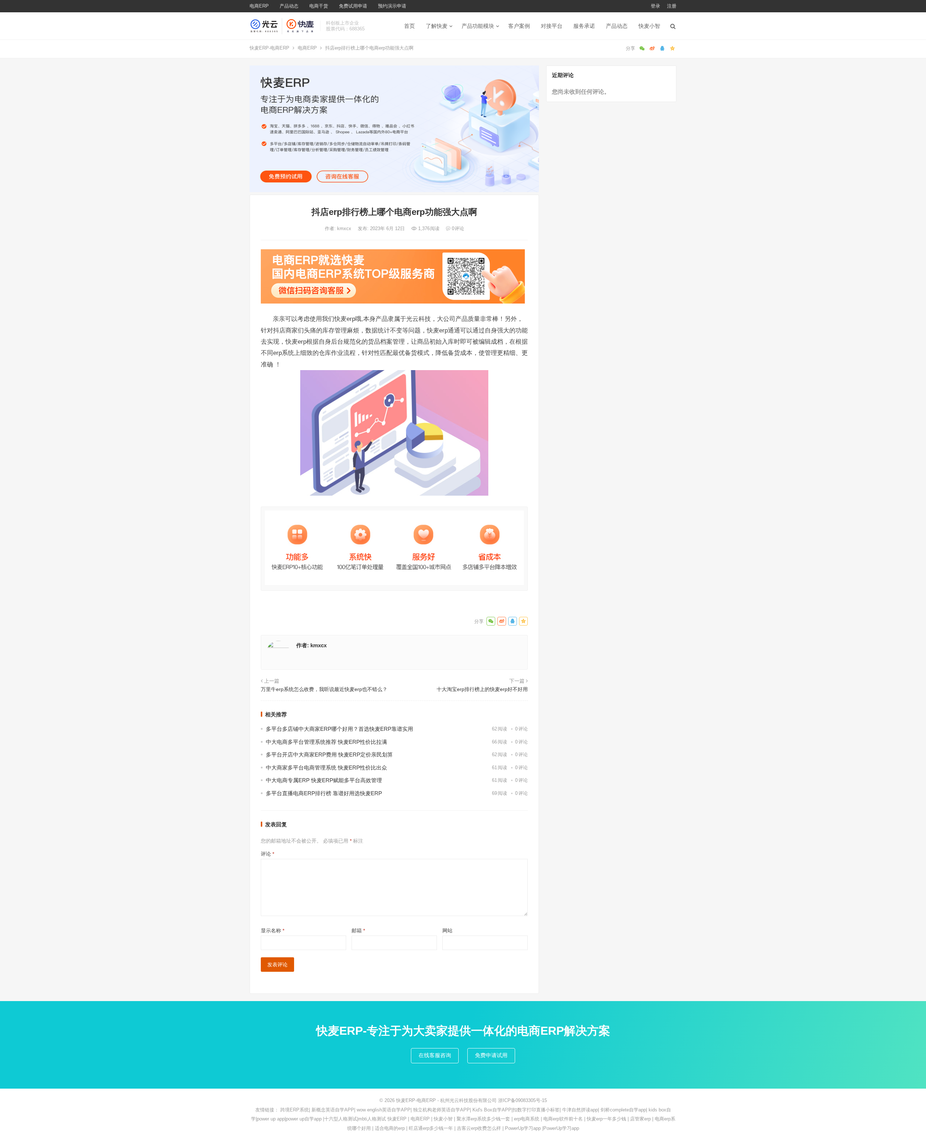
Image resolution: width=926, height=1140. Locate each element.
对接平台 (551, 26)
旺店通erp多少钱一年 (431, 1128)
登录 (655, 6)
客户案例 (519, 26)
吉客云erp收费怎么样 (479, 1128)
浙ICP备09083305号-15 (522, 1100)
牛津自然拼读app (580, 1110)
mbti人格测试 (372, 1119)
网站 (447, 930)
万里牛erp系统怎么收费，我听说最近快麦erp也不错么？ (324, 689)
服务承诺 (584, 26)
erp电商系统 (526, 1119)
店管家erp (640, 1119)
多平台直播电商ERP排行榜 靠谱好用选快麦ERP (324, 793)
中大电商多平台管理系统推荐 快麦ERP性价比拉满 (326, 742)
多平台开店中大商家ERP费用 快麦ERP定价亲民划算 (329, 754)
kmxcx (345, 228)
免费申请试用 (491, 1055)
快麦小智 (649, 26)
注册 (671, 6)
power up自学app (304, 1119)
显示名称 (272, 930)
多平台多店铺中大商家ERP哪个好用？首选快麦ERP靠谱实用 (339, 729)
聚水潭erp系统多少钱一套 (483, 1119)
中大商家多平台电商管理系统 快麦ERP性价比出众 (326, 767)
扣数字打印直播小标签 (536, 1110)
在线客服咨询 (435, 1055)
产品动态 (289, 6)
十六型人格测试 (340, 1119)
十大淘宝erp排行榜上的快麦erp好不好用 (482, 689)
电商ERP (259, 6)
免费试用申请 (353, 6)
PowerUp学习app (523, 1128)
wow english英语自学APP (384, 1110)
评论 (267, 854)
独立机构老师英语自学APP (441, 1110)
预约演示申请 (392, 6)
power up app (271, 1119)
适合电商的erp (390, 1128)
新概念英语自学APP (332, 1110)
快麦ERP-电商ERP (269, 48)
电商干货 (318, 6)
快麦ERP (397, 1119)
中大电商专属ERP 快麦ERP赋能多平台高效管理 (324, 780)
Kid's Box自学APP (491, 1110)
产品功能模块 (478, 26)
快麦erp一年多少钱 (606, 1119)
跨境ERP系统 (294, 1110)
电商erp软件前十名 (563, 1119)
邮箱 (358, 930)
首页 (409, 26)
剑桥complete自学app (623, 1110)
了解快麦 (436, 26)
